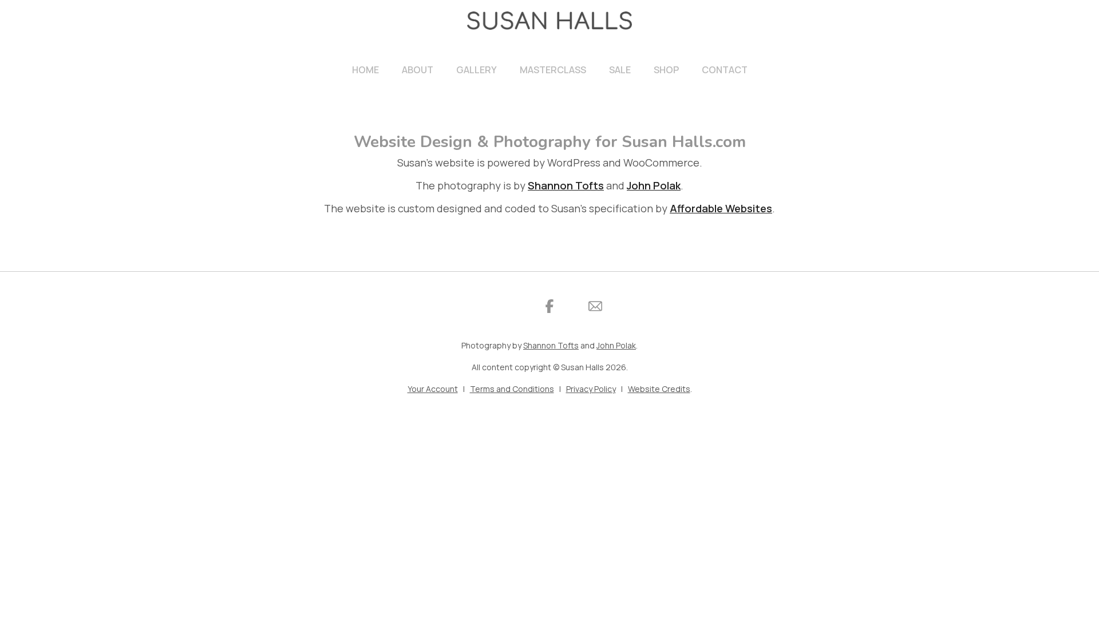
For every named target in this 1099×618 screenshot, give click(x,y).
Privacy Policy (591, 388)
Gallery (476, 70)
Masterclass (553, 70)
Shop (666, 70)
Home (365, 70)
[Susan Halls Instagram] (504, 306)
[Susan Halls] (549, 20)
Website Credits (659, 388)
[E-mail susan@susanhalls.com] (595, 306)
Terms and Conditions (512, 388)
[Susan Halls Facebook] (549, 306)
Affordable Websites (721, 208)
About (417, 70)
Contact (725, 70)
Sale (620, 70)
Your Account (433, 388)
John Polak (654, 185)
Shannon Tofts (566, 185)
